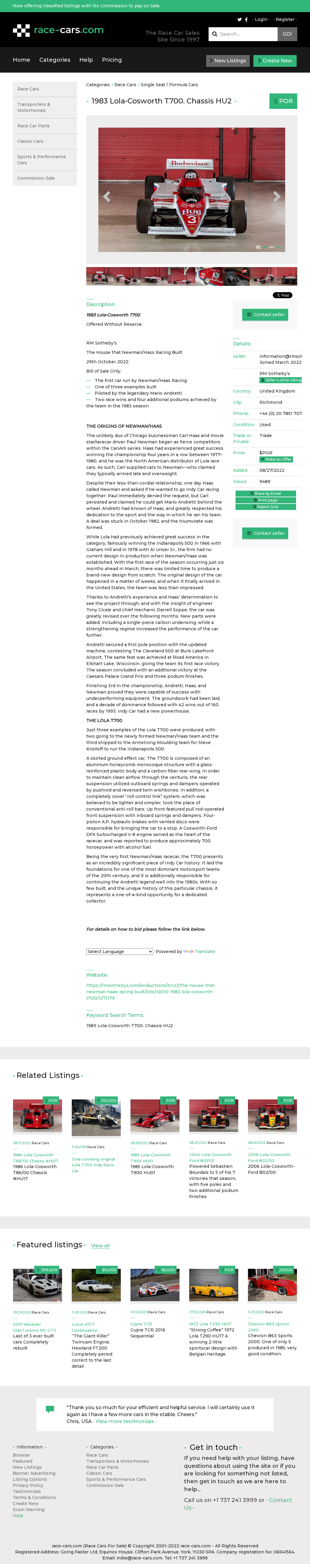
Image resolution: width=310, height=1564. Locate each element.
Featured (22, 1461)
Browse (21, 1455)
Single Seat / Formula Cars (169, 84)
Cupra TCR (141, 1323)
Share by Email (267, 493)
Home (21, 60)
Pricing (112, 60)
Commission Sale (36, 178)
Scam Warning (29, 1509)
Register (285, 19)
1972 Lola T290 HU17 (210, 1323)
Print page (267, 500)
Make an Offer (278, 459)
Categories (54, 60)
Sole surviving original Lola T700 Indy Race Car (93, 1165)
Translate (205, 951)
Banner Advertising (34, 1473)
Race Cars (125, 84)
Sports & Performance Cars (41, 159)
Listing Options (30, 1479)
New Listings (229, 61)
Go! (287, 34)
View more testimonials (125, 1421)
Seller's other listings (284, 380)
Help (86, 60)
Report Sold (267, 506)
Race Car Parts (33, 126)
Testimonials (27, 1491)
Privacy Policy (28, 1485)
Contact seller (269, 314)
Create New (277, 61)
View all (100, 1246)
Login (261, 19)
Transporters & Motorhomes (33, 107)
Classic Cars (30, 141)
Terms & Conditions (34, 1497)
